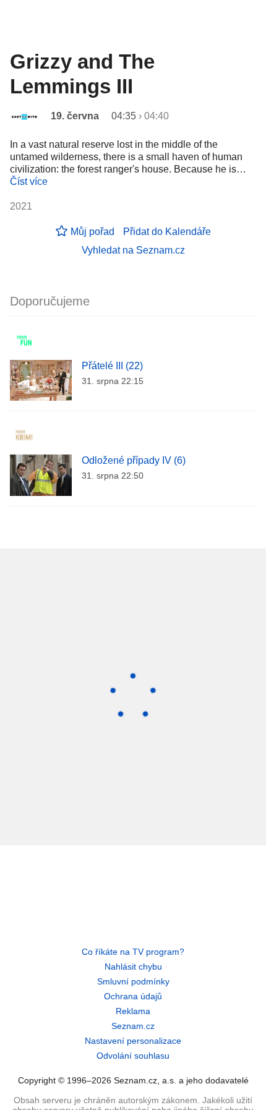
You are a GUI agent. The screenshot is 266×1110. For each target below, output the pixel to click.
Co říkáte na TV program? (133, 952)
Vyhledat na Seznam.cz (133, 250)
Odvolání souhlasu (133, 1056)
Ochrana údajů (133, 996)
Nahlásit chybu (133, 966)
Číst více (29, 181)
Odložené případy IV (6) (134, 460)
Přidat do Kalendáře (167, 231)
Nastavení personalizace (133, 1041)
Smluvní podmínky (133, 981)
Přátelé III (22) (112, 366)
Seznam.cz (133, 1026)
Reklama (133, 1011)
